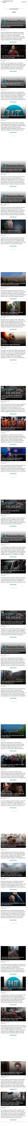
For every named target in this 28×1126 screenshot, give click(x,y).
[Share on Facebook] (21, 30)
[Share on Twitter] (25, 30)
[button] (2, 2)
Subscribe (24, 1)
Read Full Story (13, 42)
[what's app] (17, 30)
